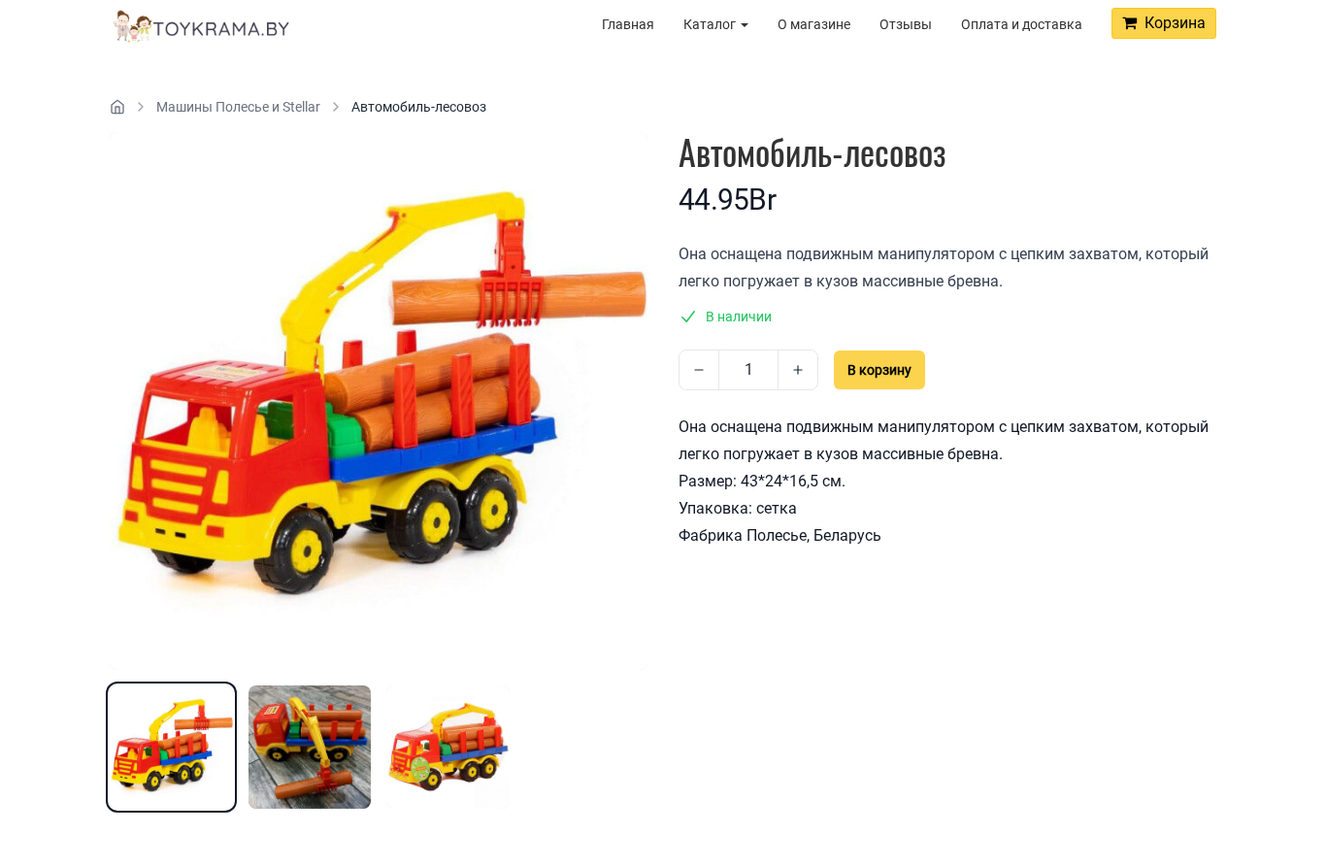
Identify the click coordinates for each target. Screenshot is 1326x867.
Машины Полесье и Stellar (238, 107)
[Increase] (798, 369)
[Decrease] (699, 369)
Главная (628, 24)
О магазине (814, 24)
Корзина (1171, 23)
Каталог (711, 24)
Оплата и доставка (1021, 24)
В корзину (879, 370)
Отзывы (905, 24)
